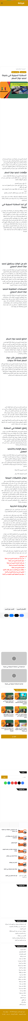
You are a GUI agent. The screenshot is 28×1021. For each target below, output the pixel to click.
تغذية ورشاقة (23, 956)
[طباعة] (6, 615)
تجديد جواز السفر (9, 609)
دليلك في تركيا (23, 983)
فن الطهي (24, 999)
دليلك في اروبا (23, 974)
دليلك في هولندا (22, 993)
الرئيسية (24, 68)
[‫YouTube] (12, 782)
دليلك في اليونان (22, 977)
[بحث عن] (26, 3)
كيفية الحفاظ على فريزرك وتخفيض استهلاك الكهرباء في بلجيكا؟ (21, 729)
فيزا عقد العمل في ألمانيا (11, 876)
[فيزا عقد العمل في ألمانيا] (22, 877)
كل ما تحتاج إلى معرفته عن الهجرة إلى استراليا (9, 830)
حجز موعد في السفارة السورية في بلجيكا (14, 558)
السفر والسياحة (22, 954)
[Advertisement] (14, 21)
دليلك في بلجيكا (15, 72)
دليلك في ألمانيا (22, 967)
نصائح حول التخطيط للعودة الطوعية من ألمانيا (13, 574)
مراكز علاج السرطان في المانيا (10, 869)
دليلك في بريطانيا (22, 979)
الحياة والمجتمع (22, 951)
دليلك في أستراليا (22, 965)
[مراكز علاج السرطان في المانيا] (22, 871)
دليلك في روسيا (22, 986)
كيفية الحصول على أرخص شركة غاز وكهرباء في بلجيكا (21, 716)
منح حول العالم (22, 1004)
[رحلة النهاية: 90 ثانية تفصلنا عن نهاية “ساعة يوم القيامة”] (7, 723)
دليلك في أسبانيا (22, 963)
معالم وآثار (23, 1002)
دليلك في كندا (23, 990)
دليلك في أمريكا (22, 970)
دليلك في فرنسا (22, 988)
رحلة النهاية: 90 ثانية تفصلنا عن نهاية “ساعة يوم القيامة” (7, 729)
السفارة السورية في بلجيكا (18, 567)
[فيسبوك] (21, 615)
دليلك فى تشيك (22, 958)
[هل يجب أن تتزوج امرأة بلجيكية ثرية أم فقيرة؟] (7, 709)
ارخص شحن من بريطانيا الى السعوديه (11, 837)
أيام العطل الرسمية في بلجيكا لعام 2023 (8, 701)
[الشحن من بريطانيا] (22, 864)
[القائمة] (2, 3)
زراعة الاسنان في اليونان (11, 856)
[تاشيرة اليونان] (22, 844)
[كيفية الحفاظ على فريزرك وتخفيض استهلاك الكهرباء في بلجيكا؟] (21, 723)
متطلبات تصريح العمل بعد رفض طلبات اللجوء (13, 569)
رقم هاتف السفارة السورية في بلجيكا (15, 563)
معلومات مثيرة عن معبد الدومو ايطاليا (10, 850)
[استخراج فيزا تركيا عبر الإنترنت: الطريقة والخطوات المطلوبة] (21, 696)
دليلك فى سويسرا (22, 961)
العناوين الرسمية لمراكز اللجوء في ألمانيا (14, 572)
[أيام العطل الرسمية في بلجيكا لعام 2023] (7, 696)
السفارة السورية (21, 609)
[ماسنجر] (11, 615)
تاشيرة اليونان (14, 843)
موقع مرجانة (5, 1011)
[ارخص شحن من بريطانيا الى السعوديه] (22, 838)
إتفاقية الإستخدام (14, 1014)
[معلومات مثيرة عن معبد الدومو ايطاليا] (22, 851)
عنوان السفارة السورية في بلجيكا (16, 560)
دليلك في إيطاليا (22, 972)
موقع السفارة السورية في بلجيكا (16, 565)
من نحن (8, 1014)
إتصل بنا (3, 1014)
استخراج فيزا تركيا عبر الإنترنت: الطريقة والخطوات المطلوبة (21, 702)
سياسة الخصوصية (22, 1014)
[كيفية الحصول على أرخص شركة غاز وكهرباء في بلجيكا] (21, 709)
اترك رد (14, 736)
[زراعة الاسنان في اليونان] (22, 858)
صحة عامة (23, 995)
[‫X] (16, 615)
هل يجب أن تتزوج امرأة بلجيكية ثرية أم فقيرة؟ (8, 715)
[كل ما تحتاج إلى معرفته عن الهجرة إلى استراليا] (22, 831)
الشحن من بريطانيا (13, 862)
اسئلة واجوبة (18, 68)
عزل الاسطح (23, 997)
